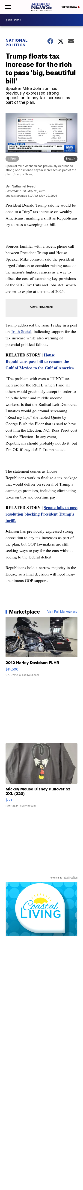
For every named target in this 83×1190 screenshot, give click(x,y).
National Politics (17, 42)
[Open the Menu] (7, 7)
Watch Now (70, 7)
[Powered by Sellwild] (70, 877)
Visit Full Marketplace (62, 611)
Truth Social (21, 331)
